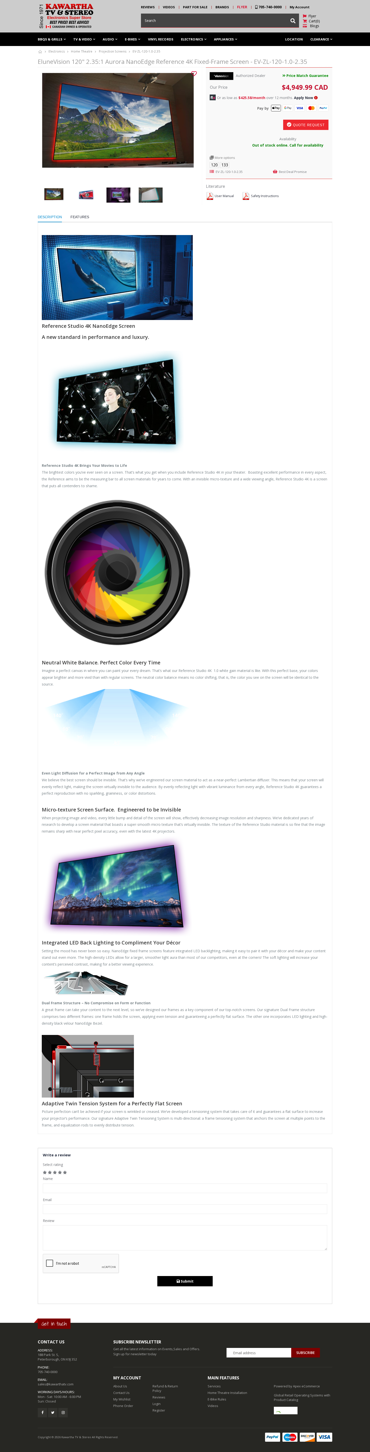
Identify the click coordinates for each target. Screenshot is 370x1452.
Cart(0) (313, 21)
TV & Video (82, 39)
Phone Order (123, 1405)
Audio (108, 39)
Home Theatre (81, 51)
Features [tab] (79, 217)
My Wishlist (121, 1399)
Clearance (319, 39)
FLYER (242, 7)
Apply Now (303, 97)
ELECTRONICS (192, 39)
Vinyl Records (160, 39)
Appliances (224, 39)
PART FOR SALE (195, 7)
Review (48, 1220)
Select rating (53, 1164)
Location (294, 39)
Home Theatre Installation (227, 1392)
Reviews (159, 1397)
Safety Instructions (265, 196)
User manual (224, 196)
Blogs (313, 25)
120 (214, 165)
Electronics (57, 51)
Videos (213, 1405)
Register (159, 1410)
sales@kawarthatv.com (55, 1384)
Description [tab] (50, 217)
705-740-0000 (269, 7)
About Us (120, 1386)
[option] (118, 127)
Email (47, 1199)
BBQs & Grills (50, 39)
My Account (300, 7)
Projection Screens (113, 51)
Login (157, 1403)
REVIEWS (148, 7)
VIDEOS (169, 7)
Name (48, 1178)
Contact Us (121, 1392)
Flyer (311, 16)
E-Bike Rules (217, 1399)
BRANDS (222, 7)
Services (214, 1386)
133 (224, 165)
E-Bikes (131, 39)
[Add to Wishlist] (194, 74)
